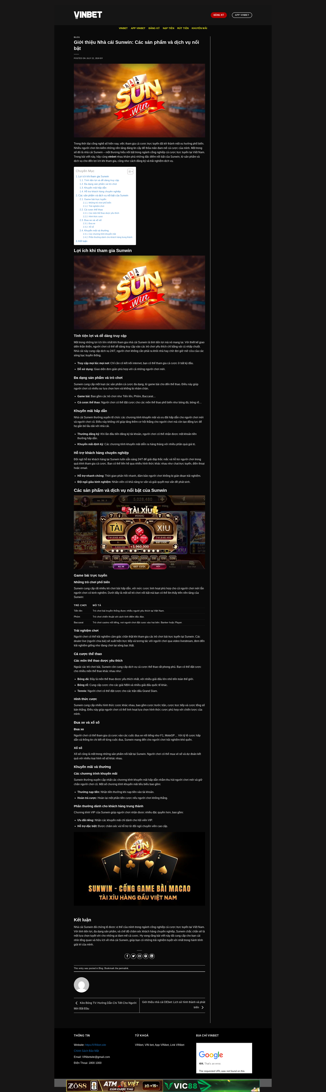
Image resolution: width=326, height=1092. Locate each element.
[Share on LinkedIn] (152, 956)
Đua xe (92, 223)
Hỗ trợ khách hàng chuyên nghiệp (102, 191)
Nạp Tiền (168, 28)
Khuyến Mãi (199, 28)
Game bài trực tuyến (95, 199)
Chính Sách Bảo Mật (86, 1050)
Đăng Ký (154, 28)
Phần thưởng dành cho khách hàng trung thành (110, 237)
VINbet (123, 28)
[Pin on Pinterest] (146, 956)
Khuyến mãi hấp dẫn (95, 187)
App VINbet (138, 28)
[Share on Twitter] (133, 956)
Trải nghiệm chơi (96, 206)
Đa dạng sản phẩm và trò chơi (100, 184)
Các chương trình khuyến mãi (102, 234)
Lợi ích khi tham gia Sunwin (93, 176)
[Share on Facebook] (127, 956)
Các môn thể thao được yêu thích (104, 213)
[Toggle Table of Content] (128, 171)
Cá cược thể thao (93, 209)
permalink (123, 968)
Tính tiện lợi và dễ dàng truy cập (101, 180)
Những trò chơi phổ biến (100, 203)
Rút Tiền (183, 28)
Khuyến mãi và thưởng (96, 230)
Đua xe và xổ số (93, 220)
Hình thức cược (96, 216)
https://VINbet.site (95, 1044)
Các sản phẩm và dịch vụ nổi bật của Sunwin (103, 195)
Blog (77, 37)
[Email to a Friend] (139, 956)
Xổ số (91, 227)
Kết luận (82, 241)
